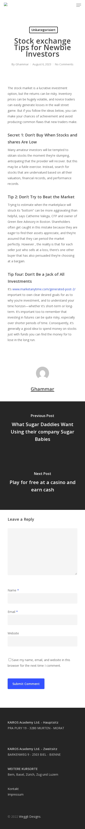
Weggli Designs (30, 816)
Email (13, 612)
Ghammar (22, 64)
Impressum (16, 794)
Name (13, 590)
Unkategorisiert (43, 30)
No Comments (64, 64)
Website (13, 633)
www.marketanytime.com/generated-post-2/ (43, 289)
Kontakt (13, 789)
